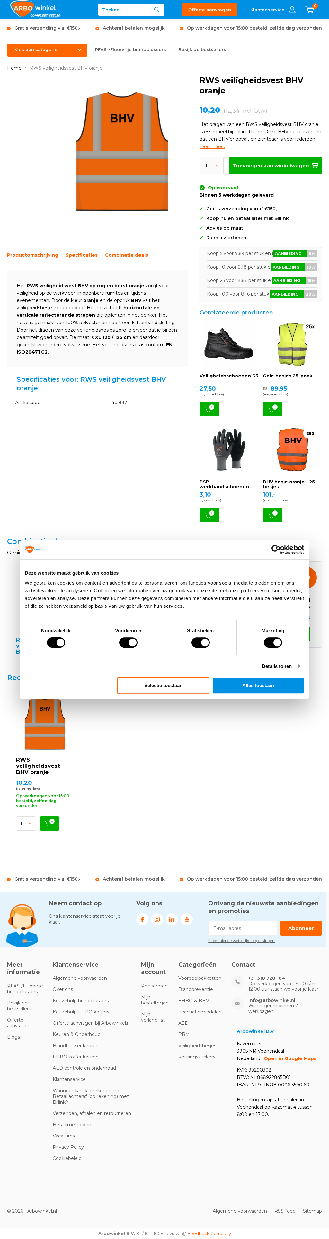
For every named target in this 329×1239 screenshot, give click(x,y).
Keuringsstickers (196, 1057)
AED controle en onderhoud (84, 1068)
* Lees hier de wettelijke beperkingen (241, 940)
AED (183, 1023)
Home (14, 68)
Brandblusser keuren (76, 1046)
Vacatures (64, 1136)
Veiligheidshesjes (197, 1046)
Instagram (157, 919)
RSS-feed (285, 1211)
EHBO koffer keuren (76, 1057)
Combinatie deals (126, 255)
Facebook (142, 919)
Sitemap (312, 1211)
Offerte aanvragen (209, 9)
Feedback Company (209, 1233)
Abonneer (301, 928)
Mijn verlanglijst (153, 1017)
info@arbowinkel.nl (271, 1000)
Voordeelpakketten (199, 978)
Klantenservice (69, 1079)
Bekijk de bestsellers (202, 49)
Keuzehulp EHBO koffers (81, 1012)
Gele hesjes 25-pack (287, 376)
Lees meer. (212, 146)
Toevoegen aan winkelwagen (209, 409)
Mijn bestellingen (155, 1000)
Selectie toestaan (163, 685)
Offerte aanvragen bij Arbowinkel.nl (92, 1023)
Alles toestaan (258, 685)
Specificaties (82, 255)
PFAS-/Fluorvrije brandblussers (130, 49)
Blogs (13, 1037)
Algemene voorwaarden (80, 978)
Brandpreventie (195, 989)
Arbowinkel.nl (42, 1211)
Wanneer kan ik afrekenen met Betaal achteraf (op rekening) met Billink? (91, 1096)
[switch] (128, 642)
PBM (184, 1034)
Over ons (63, 989)
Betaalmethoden (72, 1125)
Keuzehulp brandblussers (81, 1001)
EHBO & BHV (193, 1001)
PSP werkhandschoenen (224, 484)
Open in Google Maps (290, 1058)
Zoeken (157, 9)
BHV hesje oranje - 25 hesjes (289, 484)
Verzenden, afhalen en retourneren (92, 1113)
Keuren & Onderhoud (77, 1034)
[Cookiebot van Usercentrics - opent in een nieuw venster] (276, 549)
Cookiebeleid (67, 1158)
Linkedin (172, 919)
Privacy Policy (68, 1147)
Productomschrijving (32, 255)
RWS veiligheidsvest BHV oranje (38, 766)
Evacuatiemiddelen (200, 1012)
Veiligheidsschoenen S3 (229, 376)
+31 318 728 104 (266, 978)
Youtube (187, 919)
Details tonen (277, 666)
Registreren (154, 986)
